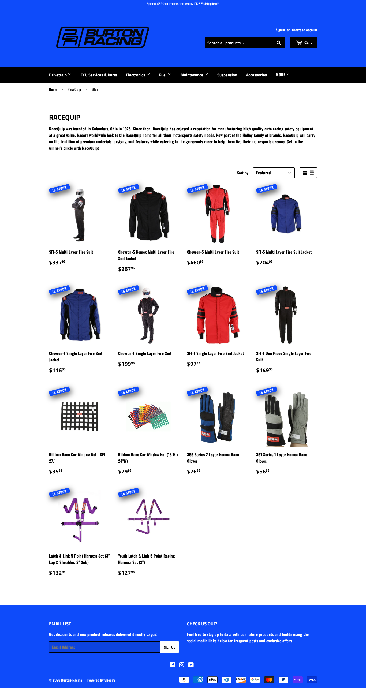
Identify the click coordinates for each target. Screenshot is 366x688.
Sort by (242, 172)
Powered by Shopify (101, 680)
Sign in (280, 29)
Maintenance (192, 75)
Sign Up (169, 647)
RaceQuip (74, 89)
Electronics (136, 75)
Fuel (163, 75)
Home (53, 89)
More (280, 74)
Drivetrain (58, 75)
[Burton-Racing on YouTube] (191, 665)
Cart (308, 42)
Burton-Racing (71, 680)
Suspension (227, 75)
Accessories (256, 75)
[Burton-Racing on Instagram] (181, 665)
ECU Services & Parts (99, 75)
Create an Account (304, 29)
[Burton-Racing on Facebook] (172, 665)
